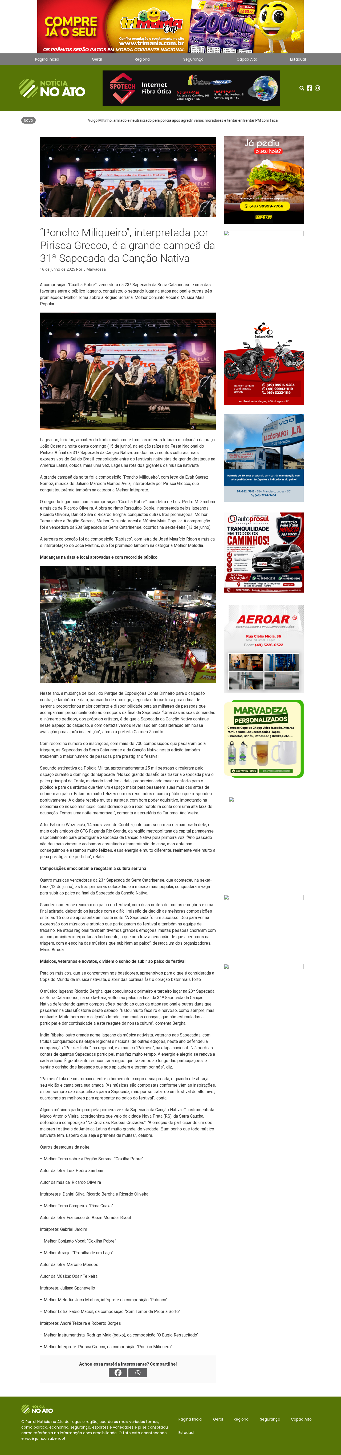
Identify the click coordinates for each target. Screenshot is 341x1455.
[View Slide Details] (170, 26)
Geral (97, 59)
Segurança (193, 59)
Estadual (298, 59)
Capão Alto (247, 59)
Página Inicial (47, 59)
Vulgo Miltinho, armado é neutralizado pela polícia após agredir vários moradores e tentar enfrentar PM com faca (134, 120)
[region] (170, 26)
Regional (143, 59)
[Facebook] (118, 1372)
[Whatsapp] (137, 1372)
